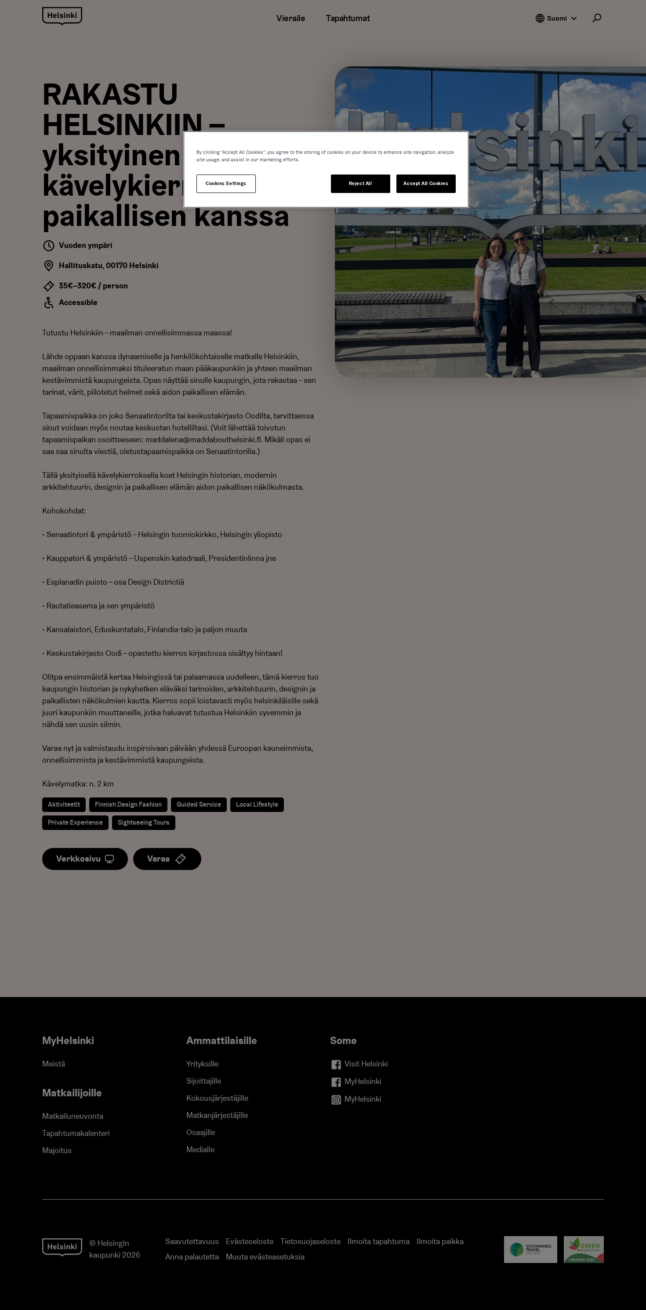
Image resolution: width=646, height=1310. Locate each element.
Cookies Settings (226, 183)
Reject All (360, 183)
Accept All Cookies (425, 183)
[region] (326, 169)
